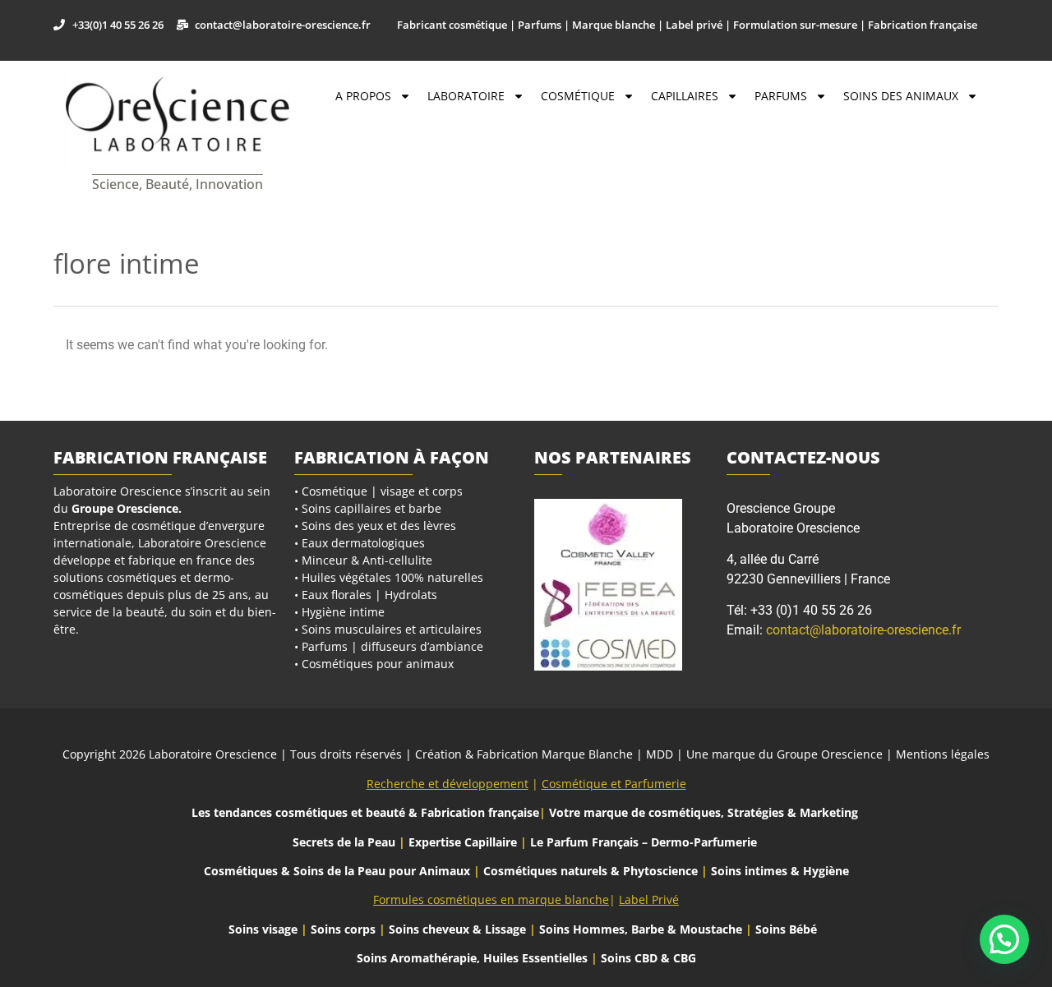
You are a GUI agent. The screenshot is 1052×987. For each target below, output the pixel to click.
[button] (1004, 939)
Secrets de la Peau (344, 842)
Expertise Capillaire (462, 842)
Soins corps (343, 929)
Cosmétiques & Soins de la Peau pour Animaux (337, 871)
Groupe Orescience (125, 508)
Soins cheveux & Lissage (457, 929)
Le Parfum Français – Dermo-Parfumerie (645, 842)
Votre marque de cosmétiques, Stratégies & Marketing (703, 812)
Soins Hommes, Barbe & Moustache (640, 929)
